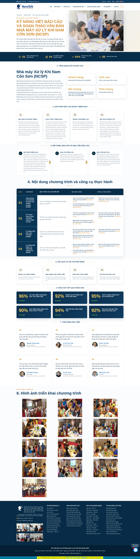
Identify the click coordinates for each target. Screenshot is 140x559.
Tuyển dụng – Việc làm (52, 531)
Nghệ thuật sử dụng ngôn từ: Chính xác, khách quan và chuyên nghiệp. (84, 222)
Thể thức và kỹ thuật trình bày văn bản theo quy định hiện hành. (83, 214)
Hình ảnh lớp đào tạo (111, 531)
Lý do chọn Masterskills (53, 514)
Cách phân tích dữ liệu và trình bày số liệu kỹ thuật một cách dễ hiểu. (109, 231)
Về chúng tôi (50, 508)
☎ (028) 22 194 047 (21, 1)
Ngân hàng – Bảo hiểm (92, 520)
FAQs (113, 1)
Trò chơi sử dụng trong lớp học (114, 529)
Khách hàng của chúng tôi (53, 518)
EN (119, 1)
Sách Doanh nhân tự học (112, 514)
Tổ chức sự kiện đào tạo (53, 524)
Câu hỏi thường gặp (52, 529)
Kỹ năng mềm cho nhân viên (74, 514)
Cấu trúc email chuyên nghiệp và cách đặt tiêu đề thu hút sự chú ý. (83, 246)
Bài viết (104, 1)
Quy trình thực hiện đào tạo (54, 522)
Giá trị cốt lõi (50, 512)
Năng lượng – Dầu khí (92, 512)
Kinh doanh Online (91, 531)
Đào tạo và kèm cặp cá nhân (74, 520)
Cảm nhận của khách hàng (54, 520)
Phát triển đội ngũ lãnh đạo (73, 512)
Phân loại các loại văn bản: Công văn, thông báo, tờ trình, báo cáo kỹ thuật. (109, 199)
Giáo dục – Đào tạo (91, 527)
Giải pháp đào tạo (78, 6)
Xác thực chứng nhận (52, 527)
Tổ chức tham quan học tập (74, 525)
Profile (108, 1)
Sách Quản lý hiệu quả (112, 512)
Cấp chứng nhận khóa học (53, 525)
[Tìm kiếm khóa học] (121, 6)
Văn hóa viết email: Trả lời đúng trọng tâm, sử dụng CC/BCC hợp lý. (109, 246)
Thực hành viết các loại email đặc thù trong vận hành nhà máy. (83, 252)
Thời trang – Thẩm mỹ (92, 529)
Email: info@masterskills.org (25, 520)
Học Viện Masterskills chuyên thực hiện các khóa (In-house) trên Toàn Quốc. (70, 558)
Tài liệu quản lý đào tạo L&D (113, 527)
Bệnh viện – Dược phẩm (92, 518)
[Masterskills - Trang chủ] (26, 6)
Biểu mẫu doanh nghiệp (112, 522)
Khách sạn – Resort (91, 524)
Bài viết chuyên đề (111, 508)
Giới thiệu (57, 6)
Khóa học (67, 6)
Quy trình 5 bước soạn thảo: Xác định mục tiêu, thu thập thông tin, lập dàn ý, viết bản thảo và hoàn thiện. (110, 215)
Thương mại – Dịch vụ (92, 525)
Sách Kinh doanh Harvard (112, 516)
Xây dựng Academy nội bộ (73, 516)
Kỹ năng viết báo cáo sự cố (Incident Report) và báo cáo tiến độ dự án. (83, 237)
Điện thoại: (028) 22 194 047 (25, 518)
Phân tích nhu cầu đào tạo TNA (114, 524)
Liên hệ (116, 6)
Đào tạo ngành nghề (93, 6)
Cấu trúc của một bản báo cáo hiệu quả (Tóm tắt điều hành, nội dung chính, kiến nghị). (84, 231)
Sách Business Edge (111, 510)
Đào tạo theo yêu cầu (72, 508)
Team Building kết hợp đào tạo (74, 522)
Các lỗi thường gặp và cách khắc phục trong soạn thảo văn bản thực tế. (83, 205)
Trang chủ (19, 15)
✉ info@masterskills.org (33, 1)
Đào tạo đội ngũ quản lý (73, 510)
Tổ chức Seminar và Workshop (74, 524)
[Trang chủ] (51, 6)
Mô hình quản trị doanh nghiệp (114, 518)
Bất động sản (89, 522)
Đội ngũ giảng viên (51, 516)
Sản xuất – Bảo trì (91, 508)
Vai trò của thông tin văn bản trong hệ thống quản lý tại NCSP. (83, 199)
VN (122, 1)
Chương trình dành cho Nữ (93, 533)
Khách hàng (27, 15)
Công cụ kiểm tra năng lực (113, 525)
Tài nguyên (107, 6)
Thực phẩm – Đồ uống (92, 516)
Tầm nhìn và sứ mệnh (52, 510)
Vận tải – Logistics (91, 514)
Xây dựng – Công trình (92, 510)
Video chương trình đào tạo (113, 533)
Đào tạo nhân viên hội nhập (74, 518)
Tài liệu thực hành (110, 520)
